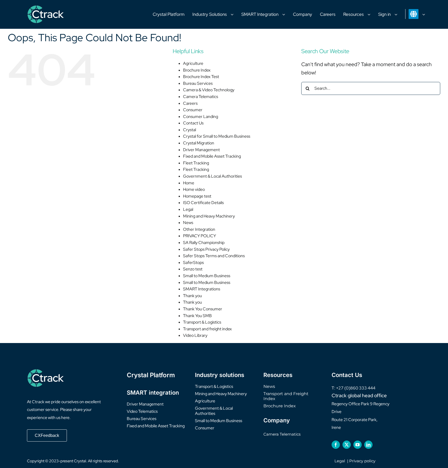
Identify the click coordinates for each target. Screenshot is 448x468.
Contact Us (193, 123)
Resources (277, 375)
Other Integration (199, 229)
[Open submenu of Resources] (371, 14)
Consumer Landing (200, 116)
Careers (190, 103)
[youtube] (357, 445)
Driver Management (201, 149)
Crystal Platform (151, 375)
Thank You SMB (197, 315)
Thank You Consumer (202, 309)
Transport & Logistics (202, 322)
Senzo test (192, 269)
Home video (194, 189)
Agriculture (193, 63)
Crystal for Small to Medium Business (216, 136)
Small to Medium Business (206, 275)
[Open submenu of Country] (425, 14)
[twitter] (346, 445)
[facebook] (336, 445)
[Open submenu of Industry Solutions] (234, 14)
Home (188, 183)
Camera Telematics (200, 96)
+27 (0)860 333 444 (355, 388)
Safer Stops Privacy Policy (206, 249)
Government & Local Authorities (212, 176)
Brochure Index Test (201, 76)
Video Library (195, 335)
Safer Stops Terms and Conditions (214, 256)
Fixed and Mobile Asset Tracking (212, 156)
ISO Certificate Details (203, 202)
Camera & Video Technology (208, 90)
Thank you (192, 295)
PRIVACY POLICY (199, 236)
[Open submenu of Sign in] (398, 14)
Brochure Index (197, 70)
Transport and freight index (207, 329)
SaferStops (193, 262)
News (188, 222)
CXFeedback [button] (47, 435)
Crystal (189, 129)
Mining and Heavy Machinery (209, 216)
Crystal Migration (198, 143)
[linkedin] (368, 445)
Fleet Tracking (196, 163)
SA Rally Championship (204, 242)
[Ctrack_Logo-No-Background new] (46, 7)
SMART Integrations (201, 289)
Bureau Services (198, 83)
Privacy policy (362, 460)
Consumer (192, 110)
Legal (188, 209)
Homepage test (197, 196)
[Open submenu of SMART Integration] (285, 14)
